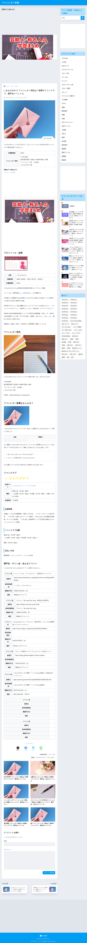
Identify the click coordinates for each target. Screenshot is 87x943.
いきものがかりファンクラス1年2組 (24, 486)
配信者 (64, 160)
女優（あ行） (70, 345)
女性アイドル (66, 126)
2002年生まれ (65, 321)
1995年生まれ (73, 308)
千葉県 (76, 339)
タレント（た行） (76, 333)
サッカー (64, 81)
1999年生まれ (73, 314)
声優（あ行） (76, 342)
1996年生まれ (65, 311)
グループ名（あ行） (49, 757)
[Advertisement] (29, 22)
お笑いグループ (65, 324)
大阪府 (63, 345)
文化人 (64, 133)
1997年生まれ (73, 311)
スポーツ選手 (66, 88)
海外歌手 (64, 145)
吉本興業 (64, 342)
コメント (8, 849)
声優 (63, 115)
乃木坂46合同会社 (66, 336)
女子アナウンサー (67, 122)
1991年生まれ (73, 302)
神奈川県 (80, 354)
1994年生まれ (65, 308)
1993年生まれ (73, 305)
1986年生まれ (65, 299)
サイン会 (64, 77)
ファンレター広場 (10, 2)
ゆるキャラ (65, 66)
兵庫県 (71, 339)
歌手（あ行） (65, 354)
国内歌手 (64, 111)
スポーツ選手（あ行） (67, 330)
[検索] (82, 18)
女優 (63, 118)
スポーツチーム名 (67, 84)
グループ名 (51, 754)
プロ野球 (64, 100)
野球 (68, 357)
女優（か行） (78, 345)
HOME (44, 936)
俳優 (63, 107)
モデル (64, 103)
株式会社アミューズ (76, 348)
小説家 (64, 130)
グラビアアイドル (67, 69)
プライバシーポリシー (43, 938)
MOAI (39, 757)
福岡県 (63, 357)
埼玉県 (69, 342)
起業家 (64, 156)
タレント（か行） (66, 333)
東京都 (68, 348)
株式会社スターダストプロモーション (70, 351)
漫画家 (64, 149)
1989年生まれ (65, 302)
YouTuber (65, 58)
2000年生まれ (65, 317)
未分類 (64, 141)
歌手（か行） (73, 354)
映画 (63, 137)
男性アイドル (66, 152)
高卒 (72, 357)
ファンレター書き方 (68, 96)
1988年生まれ (73, 299)
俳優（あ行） (75, 336)
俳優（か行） (65, 339)
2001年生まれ (73, 317)
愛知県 (63, 348)
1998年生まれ (65, 314)
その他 (64, 62)
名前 (5, 841)
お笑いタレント (74, 324)
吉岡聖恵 (25, 293)
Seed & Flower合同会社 (75, 321)
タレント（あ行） (78, 330)
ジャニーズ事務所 (77, 327)
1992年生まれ (65, 305)
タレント (64, 92)
